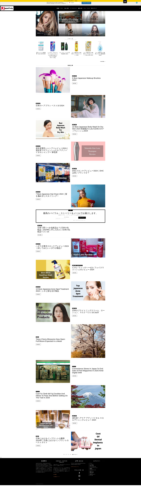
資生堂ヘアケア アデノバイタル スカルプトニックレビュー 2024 (88, 419)
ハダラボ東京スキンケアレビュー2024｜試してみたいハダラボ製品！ (52, 247)
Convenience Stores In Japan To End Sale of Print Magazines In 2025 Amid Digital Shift (87, 371)
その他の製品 (102, 61)
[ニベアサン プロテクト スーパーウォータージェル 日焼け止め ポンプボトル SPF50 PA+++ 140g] (53, 46)
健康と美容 (80, 8)
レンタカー (92, 464)
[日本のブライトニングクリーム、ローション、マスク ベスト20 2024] (53, 312)
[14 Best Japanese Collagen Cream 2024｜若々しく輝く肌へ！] (93, 30)
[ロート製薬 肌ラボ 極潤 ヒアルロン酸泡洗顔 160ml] (100, 46)
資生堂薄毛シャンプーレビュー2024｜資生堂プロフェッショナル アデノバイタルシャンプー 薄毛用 (52, 150)
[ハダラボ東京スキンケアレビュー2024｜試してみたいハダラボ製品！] (88, 248)
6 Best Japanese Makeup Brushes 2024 (86, 79)
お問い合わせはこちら (75, 466)
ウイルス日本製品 (68, 0)
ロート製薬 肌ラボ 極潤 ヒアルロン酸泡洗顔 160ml (100, 54)
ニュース (74, 366)
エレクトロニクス (93, 466)
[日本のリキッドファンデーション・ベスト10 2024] (47, 23)
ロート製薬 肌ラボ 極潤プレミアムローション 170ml (76, 54)
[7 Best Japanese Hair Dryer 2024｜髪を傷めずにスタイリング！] (88, 196)
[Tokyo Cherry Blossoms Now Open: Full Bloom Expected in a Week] (88, 341)
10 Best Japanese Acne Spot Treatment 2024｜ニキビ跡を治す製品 (52, 290)
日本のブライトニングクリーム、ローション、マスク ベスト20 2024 (88, 311)
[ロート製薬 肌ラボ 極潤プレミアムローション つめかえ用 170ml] (88, 46)
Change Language (86, 2)
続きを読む (74, 83)
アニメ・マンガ (87, 8)
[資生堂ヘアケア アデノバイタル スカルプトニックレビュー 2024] (53, 419)
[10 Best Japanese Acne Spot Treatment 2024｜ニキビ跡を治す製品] (88, 291)
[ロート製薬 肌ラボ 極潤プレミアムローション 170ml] (76, 46)
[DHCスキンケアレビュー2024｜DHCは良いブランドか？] (53, 172)
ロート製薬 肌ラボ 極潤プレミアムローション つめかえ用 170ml (88, 54)
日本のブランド (94, 8)
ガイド (62, 8)
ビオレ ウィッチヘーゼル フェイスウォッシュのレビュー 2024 (88, 269)
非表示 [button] (76, 0)
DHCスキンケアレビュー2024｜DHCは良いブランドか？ (88, 172)
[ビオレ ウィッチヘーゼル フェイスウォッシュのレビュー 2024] (53, 269)
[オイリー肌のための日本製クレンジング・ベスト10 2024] (93, 17)
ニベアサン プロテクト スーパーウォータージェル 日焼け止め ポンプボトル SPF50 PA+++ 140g (53, 55)
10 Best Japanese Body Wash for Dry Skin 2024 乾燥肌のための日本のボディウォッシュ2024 (88, 129)
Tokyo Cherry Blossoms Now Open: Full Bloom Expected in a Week (50, 340)
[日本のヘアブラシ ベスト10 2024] (88, 106)
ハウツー (91, 473)
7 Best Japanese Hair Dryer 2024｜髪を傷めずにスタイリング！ (51, 195)
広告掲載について (56, 476)
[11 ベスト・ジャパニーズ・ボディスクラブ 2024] (70, 30)
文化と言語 (66, 8)
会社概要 (55, 474)
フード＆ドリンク (73, 8)
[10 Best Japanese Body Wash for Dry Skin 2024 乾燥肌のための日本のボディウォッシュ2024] (53, 129)
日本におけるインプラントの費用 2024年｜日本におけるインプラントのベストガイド (52, 440)
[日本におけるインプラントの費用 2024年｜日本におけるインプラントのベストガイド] (88, 441)
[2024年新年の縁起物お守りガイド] (70, 17)
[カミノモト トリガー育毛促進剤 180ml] (64, 46)
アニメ (91, 463)
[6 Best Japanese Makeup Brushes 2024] (53, 80)
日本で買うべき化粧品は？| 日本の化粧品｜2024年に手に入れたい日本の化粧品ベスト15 (53, 230)
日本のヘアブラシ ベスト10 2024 (50, 105)
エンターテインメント (93, 467)
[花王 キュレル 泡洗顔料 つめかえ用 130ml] (41, 46)
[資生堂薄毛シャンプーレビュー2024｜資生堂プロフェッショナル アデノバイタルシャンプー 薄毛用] (88, 151)
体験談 (58, 8)
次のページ (74, 454)
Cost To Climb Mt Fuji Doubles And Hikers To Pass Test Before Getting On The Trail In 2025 (52, 396)
